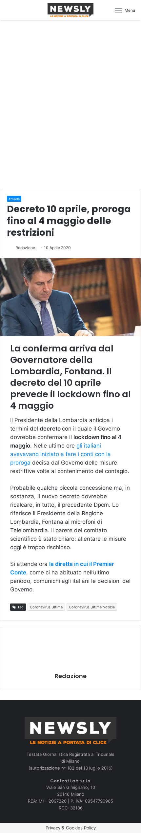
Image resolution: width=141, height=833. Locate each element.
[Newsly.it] (70, 10)
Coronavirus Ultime (46, 607)
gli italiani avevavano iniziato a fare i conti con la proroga (60, 454)
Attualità (14, 199)
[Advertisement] (70, 103)
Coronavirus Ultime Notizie (92, 607)
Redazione (25, 247)
